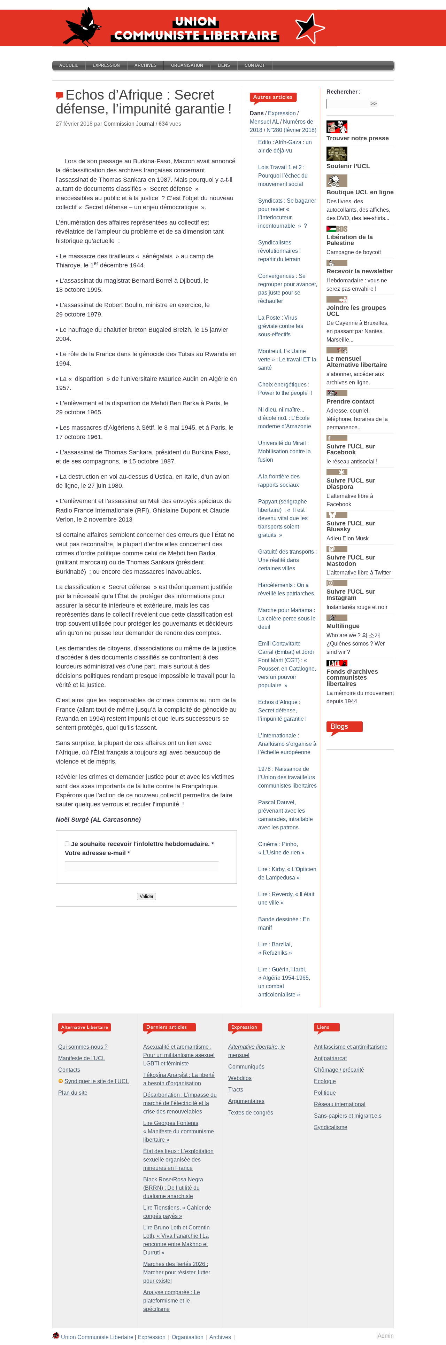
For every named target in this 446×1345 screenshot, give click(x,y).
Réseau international (340, 1104)
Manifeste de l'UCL (81, 1058)
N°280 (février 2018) (291, 130)
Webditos (240, 1078)
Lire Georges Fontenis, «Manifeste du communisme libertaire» (178, 1131)
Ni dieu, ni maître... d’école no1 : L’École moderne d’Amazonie (284, 418)
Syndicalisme (330, 1127)
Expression (106, 65)
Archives (145, 65)
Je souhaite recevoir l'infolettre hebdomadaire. (142, 843)
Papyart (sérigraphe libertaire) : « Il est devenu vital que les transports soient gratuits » (283, 518)
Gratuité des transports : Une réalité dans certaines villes (287, 560)
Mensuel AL (264, 122)
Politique (325, 1093)
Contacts (69, 1070)
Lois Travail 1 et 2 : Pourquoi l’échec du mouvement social (283, 175)
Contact (255, 65)
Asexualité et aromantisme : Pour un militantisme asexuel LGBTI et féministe (179, 1055)
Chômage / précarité (339, 1070)
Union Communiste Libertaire (97, 1337)
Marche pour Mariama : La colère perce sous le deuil (287, 618)
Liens (224, 65)
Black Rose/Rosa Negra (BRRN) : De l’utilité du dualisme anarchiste (173, 1187)
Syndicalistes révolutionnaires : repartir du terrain (279, 251)
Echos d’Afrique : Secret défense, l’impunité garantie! (282, 710)
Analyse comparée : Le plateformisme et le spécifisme (171, 1300)
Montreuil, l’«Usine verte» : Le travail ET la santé (287, 359)
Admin (386, 1336)
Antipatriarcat (330, 1058)
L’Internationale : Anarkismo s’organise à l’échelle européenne (287, 744)
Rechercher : (343, 92)
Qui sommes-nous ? (83, 1047)
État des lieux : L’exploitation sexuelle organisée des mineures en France (178, 1159)
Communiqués (246, 1067)
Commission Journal (128, 124)
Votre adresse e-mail (97, 853)
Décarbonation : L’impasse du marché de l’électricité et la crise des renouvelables (180, 1103)
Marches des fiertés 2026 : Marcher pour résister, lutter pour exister (176, 1272)
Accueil (68, 65)
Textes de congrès (250, 1113)
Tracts (235, 1090)
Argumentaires (246, 1101)
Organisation (187, 65)
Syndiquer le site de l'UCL (96, 1081)
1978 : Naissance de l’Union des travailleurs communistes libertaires (287, 777)
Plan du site (72, 1093)
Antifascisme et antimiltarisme (350, 1047)
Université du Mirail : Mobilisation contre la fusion (284, 451)
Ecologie (325, 1081)
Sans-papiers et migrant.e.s (348, 1116)
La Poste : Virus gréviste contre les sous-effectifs (280, 326)
